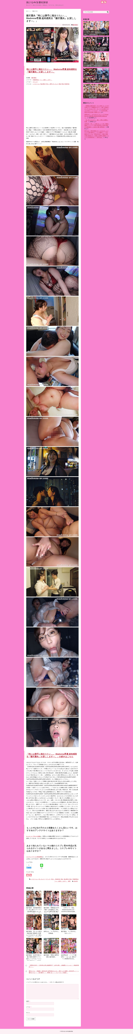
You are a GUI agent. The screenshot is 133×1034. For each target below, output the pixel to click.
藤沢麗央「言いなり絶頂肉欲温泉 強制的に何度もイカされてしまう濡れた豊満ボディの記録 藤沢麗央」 (34, 935)
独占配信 (42, 84)
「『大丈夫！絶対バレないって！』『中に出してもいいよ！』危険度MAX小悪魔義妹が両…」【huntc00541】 (96, 33)
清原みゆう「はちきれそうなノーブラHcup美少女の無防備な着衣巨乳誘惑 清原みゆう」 (96, 116)
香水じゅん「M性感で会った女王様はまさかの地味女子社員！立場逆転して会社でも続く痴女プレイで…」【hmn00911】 (95, 49)
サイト (28, 1012)
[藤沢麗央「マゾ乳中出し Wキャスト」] (68, 922)
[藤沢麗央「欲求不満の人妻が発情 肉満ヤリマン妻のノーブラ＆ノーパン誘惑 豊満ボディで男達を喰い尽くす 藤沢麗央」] (34, 945)
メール (28, 1007)
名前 (28, 1001)
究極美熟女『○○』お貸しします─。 (42, 79)
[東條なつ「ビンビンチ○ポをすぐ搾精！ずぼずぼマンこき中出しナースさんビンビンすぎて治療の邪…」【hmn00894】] (96, 59)
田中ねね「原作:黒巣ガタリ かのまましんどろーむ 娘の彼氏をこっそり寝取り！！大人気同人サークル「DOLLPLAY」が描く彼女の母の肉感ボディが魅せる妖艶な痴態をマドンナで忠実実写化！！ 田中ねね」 (96, 134)
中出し (47, 84)
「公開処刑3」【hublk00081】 (92, 81)
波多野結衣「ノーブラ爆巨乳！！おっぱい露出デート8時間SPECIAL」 (68, 957)
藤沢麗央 (75, 24)
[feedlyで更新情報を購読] (102, 2)
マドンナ (35, 82)
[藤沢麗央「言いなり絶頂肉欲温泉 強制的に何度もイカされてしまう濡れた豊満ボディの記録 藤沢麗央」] (34, 922)
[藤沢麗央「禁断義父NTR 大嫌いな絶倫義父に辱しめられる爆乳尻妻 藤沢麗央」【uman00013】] (51, 898)
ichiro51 (75, 881)
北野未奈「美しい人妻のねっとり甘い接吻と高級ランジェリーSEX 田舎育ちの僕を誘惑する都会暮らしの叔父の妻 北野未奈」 (96, 125)
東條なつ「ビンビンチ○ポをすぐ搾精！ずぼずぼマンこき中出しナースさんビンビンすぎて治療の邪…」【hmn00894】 (96, 64)
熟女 (63, 84)
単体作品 (66, 84)
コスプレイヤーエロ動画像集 (34, 856)
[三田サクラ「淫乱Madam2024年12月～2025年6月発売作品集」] (68, 898)
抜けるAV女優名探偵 (37, 2)
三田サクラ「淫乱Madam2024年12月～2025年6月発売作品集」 (68, 909)
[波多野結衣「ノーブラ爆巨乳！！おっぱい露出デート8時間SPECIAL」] (68, 945)
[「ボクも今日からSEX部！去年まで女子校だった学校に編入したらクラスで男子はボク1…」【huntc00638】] (96, 91)
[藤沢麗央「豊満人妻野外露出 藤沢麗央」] (51, 945)
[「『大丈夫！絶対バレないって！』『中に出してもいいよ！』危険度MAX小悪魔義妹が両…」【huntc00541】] (96, 28)
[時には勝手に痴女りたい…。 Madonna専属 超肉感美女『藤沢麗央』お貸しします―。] (52, 175)
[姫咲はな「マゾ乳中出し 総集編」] (51, 922)
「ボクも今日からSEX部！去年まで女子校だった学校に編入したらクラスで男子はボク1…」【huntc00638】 (95, 96)
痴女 (60, 84)
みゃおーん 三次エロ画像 (33, 836)
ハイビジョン (36, 84)
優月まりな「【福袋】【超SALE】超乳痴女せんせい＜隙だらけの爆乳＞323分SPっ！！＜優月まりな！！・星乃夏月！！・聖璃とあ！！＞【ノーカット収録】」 (54, 971)
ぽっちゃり (55, 84)
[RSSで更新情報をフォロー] (105, 2)
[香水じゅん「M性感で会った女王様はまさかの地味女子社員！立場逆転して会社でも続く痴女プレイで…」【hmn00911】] (96, 44)
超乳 (51, 84)
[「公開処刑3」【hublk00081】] (96, 75)
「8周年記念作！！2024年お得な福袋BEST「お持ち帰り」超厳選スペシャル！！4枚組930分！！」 (54, 966)
